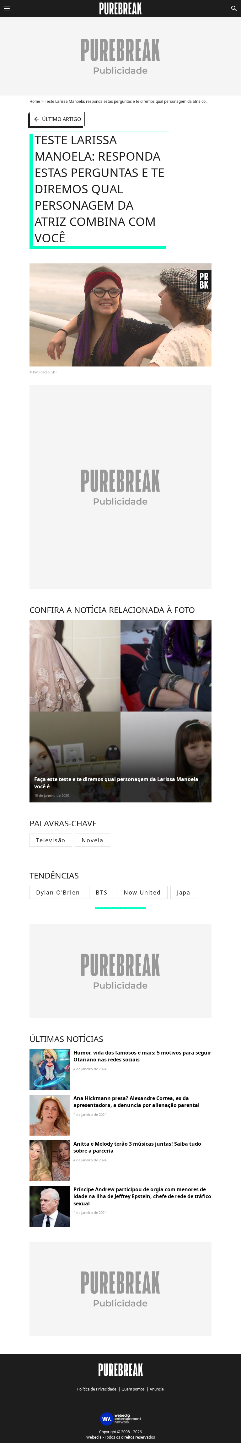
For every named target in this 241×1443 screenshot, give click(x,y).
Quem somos (133, 1389)
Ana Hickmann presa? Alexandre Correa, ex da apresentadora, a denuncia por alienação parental (136, 1102)
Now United (142, 892)
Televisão (51, 840)
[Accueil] (120, 8)
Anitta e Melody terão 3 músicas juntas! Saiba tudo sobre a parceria (137, 1147)
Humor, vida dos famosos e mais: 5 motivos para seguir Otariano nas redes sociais (142, 1056)
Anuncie (157, 1389)
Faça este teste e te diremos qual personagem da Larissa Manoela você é (116, 783)
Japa (183, 892)
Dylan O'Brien (58, 892)
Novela (93, 840)
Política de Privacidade (96, 1389)
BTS (101, 892)
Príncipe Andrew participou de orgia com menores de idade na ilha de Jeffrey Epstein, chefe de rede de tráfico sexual (142, 1196)
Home (34, 101)
